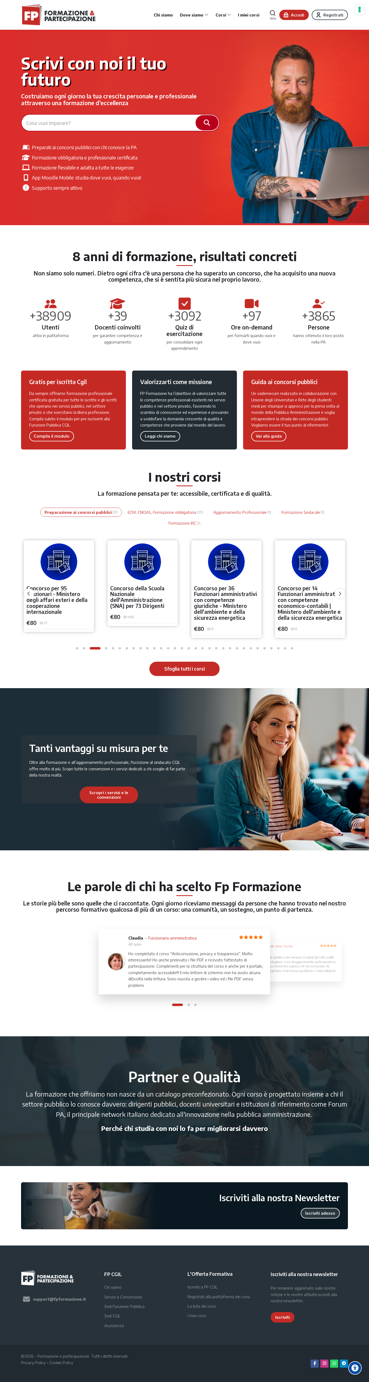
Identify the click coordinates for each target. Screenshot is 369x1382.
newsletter (293, 1300)
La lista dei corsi (201, 1306)
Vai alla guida (269, 436)
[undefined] (29, 594)
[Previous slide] (50, 795)
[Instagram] (324, 1364)
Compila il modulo (51, 436)
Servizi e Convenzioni (123, 1296)
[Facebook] (315, 1364)
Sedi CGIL (112, 1315)
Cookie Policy (61, 1362)
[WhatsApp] (334, 1364)
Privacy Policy (33, 1362)
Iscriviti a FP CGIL (202, 1286)
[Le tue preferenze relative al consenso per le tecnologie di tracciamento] (359, 9)
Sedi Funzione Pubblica (124, 1306)
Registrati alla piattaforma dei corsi (218, 1296)
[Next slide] (167, 795)
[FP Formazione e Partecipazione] (59, 15)
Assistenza (114, 1325)
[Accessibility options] (355, 1368)
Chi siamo (113, 1287)
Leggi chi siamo (160, 436)
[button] (77, 648)
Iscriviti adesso (320, 1213)
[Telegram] (344, 1364)
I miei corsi (196, 1315)
